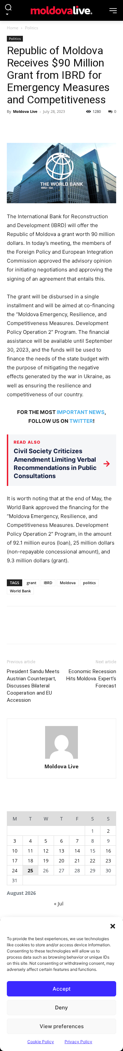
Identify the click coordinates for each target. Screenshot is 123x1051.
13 (61, 850)
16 (108, 850)
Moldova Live (25, 111)
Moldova (68, 582)
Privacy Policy (78, 1041)
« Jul (59, 903)
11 (30, 850)
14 (77, 850)
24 (14, 870)
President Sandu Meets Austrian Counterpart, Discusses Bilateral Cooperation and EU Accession (33, 685)
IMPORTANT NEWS (81, 412)
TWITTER (81, 421)
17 (14, 860)
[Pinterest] (45, 127)
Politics (31, 28)
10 (14, 850)
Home (12, 28)
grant (31, 582)
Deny (61, 1007)
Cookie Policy (40, 1041)
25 (30, 870)
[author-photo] (61, 743)
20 (61, 860)
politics (89, 582)
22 (92, 860)
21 (77, 860)
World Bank (20, 590)
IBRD (48, 582)
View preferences (62, 1026)
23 (108, 860)
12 (46, 850)
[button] (112, 925)
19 (46, 860)
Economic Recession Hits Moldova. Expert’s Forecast (91, 678)
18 (30, 860)
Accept (62, 989)
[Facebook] (13, 127)
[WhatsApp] (61, 127)
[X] (29, 127)
